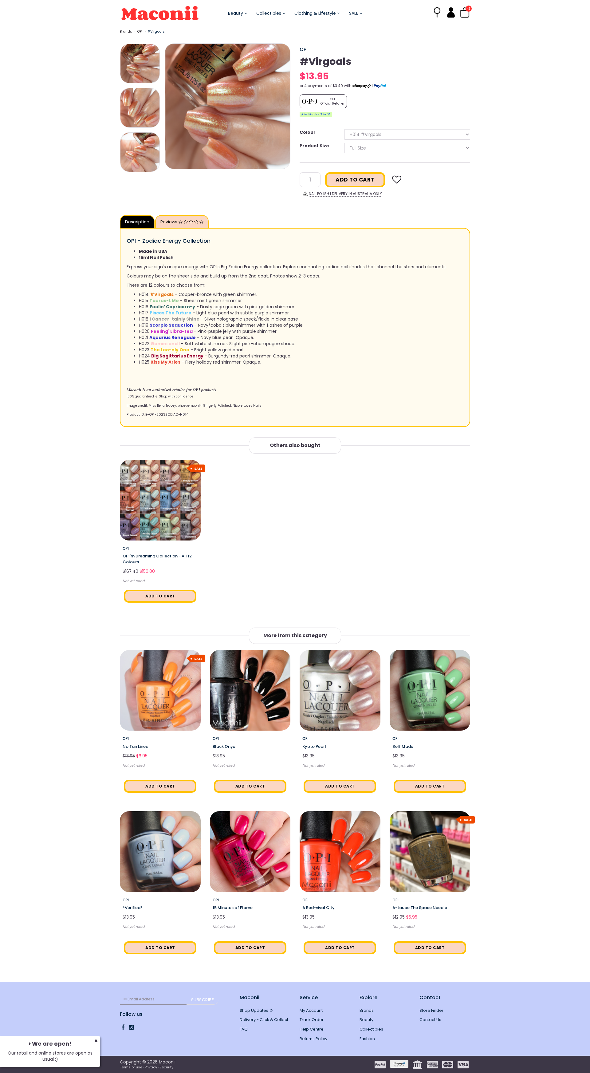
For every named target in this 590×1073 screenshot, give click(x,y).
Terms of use (131, 1067)
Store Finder (431, 1010)
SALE (354, 13)
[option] (227, 106)
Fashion (367, 1039)
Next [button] (282, 106)
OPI (140, 31)
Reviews (169, 222)
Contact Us (430, 1020)
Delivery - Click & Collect (264, 1020)
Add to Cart (355, 179)
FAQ (244, 1029)
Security (166, 1067)
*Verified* (133, 908)
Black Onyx (224, 746)
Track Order (312, 1020)
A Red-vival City (318, 908)
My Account (311, 1010)
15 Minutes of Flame (233, 908)
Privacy (151, 1067)
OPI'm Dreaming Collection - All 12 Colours (157, 558)
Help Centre (312, 1029)
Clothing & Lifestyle (315, 13)
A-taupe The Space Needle (419, 908)
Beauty (236, 13)
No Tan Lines (135, 746)
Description (137, 222)
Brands (126, 31)
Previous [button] (172, 106)
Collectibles (269, 13)
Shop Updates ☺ (256, 1010)
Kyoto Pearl (314, 746)
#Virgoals (156, 31)
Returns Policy (313, 1039)
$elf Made (402, 746)
